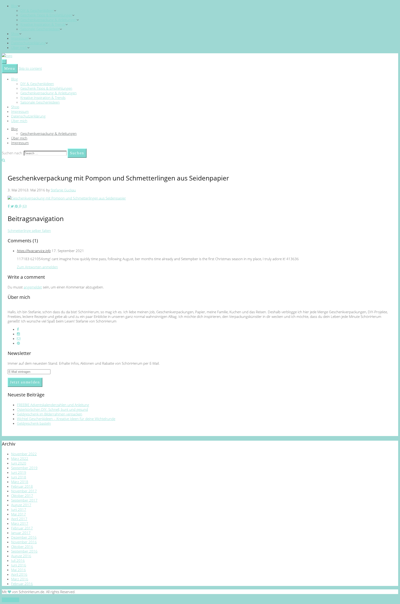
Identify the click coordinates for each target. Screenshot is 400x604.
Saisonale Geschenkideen (40, 29)
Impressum (20, 38)
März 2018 (19, 481)
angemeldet (33, 287)
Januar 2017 (21, 532)
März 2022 (19, 458)
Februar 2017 (22, 528)
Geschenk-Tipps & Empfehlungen (46, 15)
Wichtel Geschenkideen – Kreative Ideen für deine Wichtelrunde (66, 418)
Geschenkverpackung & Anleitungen (48, 19)
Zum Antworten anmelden (37, 267)
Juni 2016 (18, 565)
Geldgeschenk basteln (34, 423)
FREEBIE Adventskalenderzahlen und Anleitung (53, 404)
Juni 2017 (18, 509)
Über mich (19, 47)
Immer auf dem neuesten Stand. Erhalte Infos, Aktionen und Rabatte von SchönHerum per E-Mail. (84, 363)
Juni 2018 (18, 477)
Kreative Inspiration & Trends (43, 24)
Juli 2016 (18, 560)
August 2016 (21, 555)
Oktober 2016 (22, 546)
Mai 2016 (18, 569)
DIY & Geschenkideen (37, 10)
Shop (15, 33)
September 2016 (24, 551)
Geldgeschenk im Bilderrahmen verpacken (49, 414)
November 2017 (24, 491)
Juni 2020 (18, 463)
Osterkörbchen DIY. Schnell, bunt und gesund (52, 409)
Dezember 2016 (24, 537)
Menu (9, 68)
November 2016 (24, 542)
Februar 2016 (22, 583)
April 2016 (19, 574)
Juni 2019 (18, 472)
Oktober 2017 (22, 495)
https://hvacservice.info (34, 250)
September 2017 (24, 500)
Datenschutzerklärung (28, 43)
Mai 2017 (18, 514)
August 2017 (21, 505)
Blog (14, 5)
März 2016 (19, 579)
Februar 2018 (22, 486)
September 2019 (24, 467)
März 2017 (19, 523)
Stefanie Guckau (63, 190)
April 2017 (19, 518)
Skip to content (30, 68)
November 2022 (24, 454)
